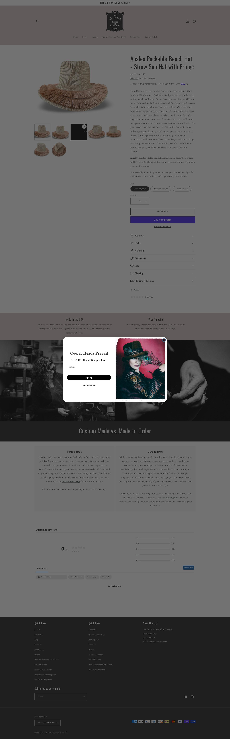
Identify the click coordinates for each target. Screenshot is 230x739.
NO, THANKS (89, 386)
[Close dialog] (164, 340)
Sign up (89, 377)
